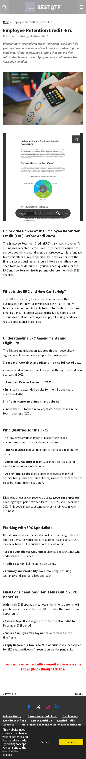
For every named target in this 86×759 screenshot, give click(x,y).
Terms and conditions (42, 716)
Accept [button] (71, 742)
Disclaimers (70, 716)
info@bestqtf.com (69, 724)
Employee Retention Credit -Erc (32, 22)
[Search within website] (4, 7)
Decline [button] (45, 742)
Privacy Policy (12, 716)
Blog (6, 22)
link (61, 669)
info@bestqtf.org (41, 724)
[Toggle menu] (81, 7)
